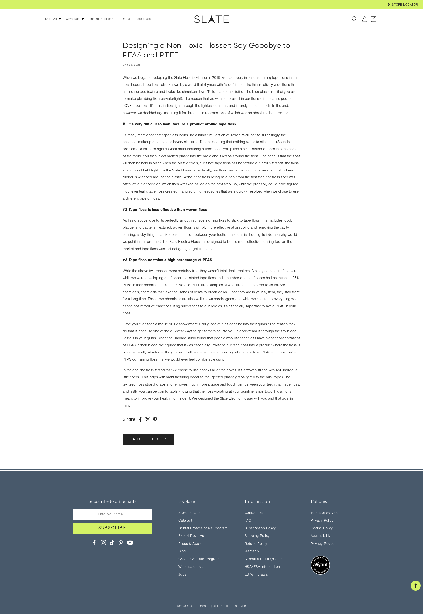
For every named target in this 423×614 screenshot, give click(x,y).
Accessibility (321, 536)
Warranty (252, 551)
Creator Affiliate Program (199, 559)
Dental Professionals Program (203, 528)
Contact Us (254, 513)
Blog (182, 551)
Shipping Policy (257, 536)
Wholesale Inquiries (194, 567)
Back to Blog (146, 439)
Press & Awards (191, 544)
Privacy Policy (322, 520)
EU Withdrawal (257, 574)
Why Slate (73, 19)
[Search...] (355, 19)
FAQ (248, 520)
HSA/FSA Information (262, 567)
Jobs (182, 574)
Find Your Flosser (100, 19)
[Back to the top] (416, 586)
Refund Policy (256, 544)
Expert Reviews (191, 536)
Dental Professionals (136, 19)
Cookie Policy (322, 528)
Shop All (51, 19)
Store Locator (405, 4)
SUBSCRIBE (112, 528)
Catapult (185, 520)
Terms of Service (324, 513)
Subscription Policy (260, 528)
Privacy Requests (325, 544)
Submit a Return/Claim (263, 559)
